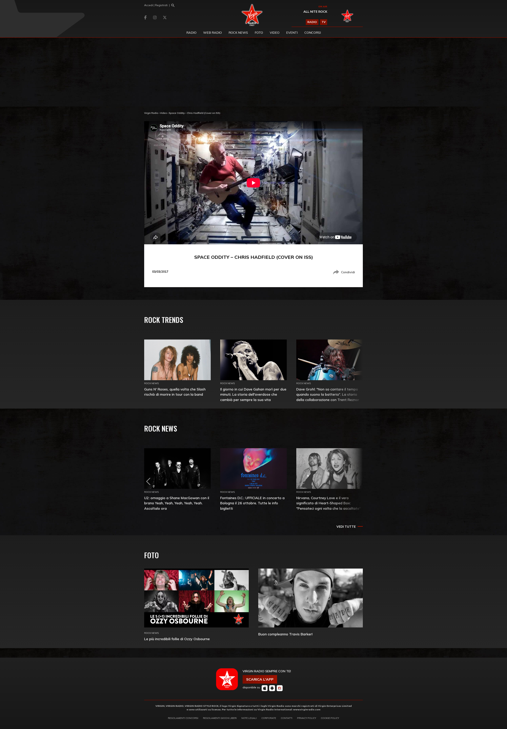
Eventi (292, 33)
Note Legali (249, 718)
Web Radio (212, 33)
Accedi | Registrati (156, 5)
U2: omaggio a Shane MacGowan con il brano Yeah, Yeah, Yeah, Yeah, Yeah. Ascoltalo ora (176, 503)
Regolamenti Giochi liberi (220, 718)
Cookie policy (330, 718)
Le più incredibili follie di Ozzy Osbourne (177, 639)
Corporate (268, 718)
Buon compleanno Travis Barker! (285, 634)
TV (324, 22)
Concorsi (312, 33)
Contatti (286, 718)
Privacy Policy (306, 718)
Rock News (238, 33)
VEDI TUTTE (346, 527)
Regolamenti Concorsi (183, 718)
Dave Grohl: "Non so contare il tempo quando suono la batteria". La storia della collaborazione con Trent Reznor (327, 394)
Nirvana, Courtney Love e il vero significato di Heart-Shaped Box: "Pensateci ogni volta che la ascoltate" (328, 503)
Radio (191, 33)
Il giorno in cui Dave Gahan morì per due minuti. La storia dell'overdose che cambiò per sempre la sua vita (253, 394)
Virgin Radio (151, 112)
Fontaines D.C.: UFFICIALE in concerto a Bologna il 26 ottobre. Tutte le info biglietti (252, 503)
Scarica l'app (260, 679)
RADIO (312, 22)
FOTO (259, 33)
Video (274, 33)
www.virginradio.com (306, 709)
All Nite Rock (315, 11)
